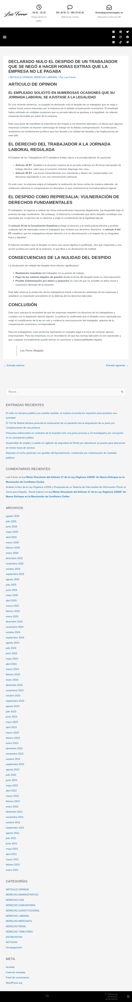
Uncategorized (14, 947)
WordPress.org (14, 983)
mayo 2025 (12, 595)
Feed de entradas (15, 972)
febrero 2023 (13, 738)
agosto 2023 (12, 706)
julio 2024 (11, 648)
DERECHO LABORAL (45, 77)
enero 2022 (12, 806)
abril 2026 (11, 537)
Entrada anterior (14, 365)
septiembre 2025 (15, 574)
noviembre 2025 (15, 563)
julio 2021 (11, 838)
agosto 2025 (12, 579)
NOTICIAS (11, 942)
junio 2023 (11, 716)
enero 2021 (12, 870)
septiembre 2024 (15, 637)
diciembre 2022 (14, 748)
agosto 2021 (12, 833)
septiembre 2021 (15, 827)
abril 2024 (11, 664)
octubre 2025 (13, 569)
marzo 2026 (12, 542)
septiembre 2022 (15, 764)
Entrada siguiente (117, 365)
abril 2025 (11, 600)
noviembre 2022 (15, 753)
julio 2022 (11, 775)
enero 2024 (12, 680)
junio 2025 (11, 590)
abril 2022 (11, 790)
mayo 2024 (12, 658)
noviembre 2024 (15, 627)
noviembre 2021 (15, 817)
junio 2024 (11, 653)
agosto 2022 (12, 769)
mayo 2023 (12, 722)
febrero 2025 (13, 611)
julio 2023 (11, 711)
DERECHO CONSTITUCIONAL (23, 910)
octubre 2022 (13, 759)
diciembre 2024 (14, 621)
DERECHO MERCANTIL (19, 921)
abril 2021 (11, 854)
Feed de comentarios (17, 977)
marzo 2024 (12, 669)
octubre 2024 (13, 632)
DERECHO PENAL (16, 926)
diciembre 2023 (14, 685)
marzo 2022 (12, 796)
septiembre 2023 (15, 701)
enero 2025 (12, 616)
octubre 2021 (13, 822)
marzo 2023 (12, 732)
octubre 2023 (13, 695)
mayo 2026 (12, 532)
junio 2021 (11, 843)
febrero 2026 (13, 547)
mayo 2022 (12, 785)
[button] (4, 37)
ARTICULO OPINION (21, 77)
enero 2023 (12, 743)
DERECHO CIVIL (15, 900)
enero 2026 (12, 553)
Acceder (10, 967)
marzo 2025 (12, 606)
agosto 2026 (12, 516)
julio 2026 (11, 521)
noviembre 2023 (15, 690)
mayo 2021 (12, 849)
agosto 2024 (12, 642)
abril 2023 (11, 727)
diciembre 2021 (14, 811)
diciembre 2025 (14, 558)
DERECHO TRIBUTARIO (19, 931)
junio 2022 (11, 780)
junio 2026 (11, 526)
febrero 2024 (13, 674)
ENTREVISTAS (14, 937)
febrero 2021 (13, 864)
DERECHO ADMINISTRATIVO (22, 894)
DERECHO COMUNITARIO (20, 905)
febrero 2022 (13, 801)
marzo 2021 (12, 859)
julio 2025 (11, 584)
